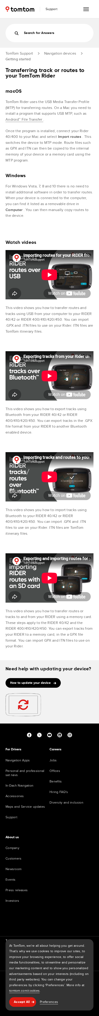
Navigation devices (60, 53)
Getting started (18, 59)
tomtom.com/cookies (24, 990)
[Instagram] (69, 735)
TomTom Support (19, 53)
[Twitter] (39, 735)
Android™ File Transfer (24, 119)
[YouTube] (49, 735)
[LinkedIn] (59, 735)
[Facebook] (29, 735)
